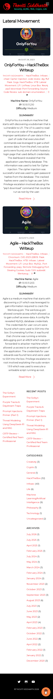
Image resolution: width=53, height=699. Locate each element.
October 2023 (34, 589)
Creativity (31, 461)
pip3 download (13, 88)
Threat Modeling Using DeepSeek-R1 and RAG (13, 424)
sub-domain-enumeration (31, 92)
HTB (36, 82)
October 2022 (34, 633)
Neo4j (45, 85)
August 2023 (33, 600)
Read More (25, 198)
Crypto (30, 467)
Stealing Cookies (15, 270)
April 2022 (32, 644)
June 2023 (32, 611)
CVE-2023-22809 (29, 257)
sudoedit (41, 270)
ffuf (47, 79)
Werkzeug (23, 273)
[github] (26, 681)
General (31, 472)
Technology (33, 513)
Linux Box (36, 85)
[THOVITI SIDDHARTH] (26, 10)
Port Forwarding (30, 88)
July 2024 (32, 556)
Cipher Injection (18, 79)
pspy (19, 267)
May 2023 (32, 616)
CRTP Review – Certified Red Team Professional (13, 437)
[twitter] (19, 681)
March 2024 (33, 567)
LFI (19, 85)
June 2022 (32, 638)
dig (43, 79)
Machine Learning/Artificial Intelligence (36, 498)
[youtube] (33, 681)
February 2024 (35, 572)
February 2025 (35, 551)
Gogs (16, 82)
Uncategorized (35, 518)
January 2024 (34, 578)
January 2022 (34, 655)
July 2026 (32, 534)
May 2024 (32, 561)
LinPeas (26, 85)
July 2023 (32, 606)
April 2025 (32, 545)
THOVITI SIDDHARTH (25, 689)
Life (28, 489)
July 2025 (32, 540)
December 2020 (36, 660)
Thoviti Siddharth (13, 76)
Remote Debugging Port (36, 267)
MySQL (37, 263)
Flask (9, 82)
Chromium (14, 257)
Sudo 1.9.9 (30, 270)
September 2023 (36, 595)
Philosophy (32, 507)
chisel (6, 79)
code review (34, 79)
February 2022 (35, 649)
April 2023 (32, 622)
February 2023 (35, 627)
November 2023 (35, 584)
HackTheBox (32, 75)
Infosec (44, 75)
